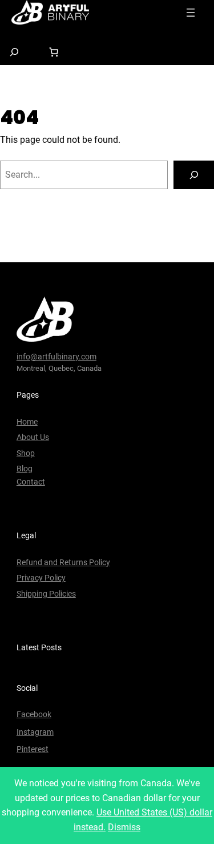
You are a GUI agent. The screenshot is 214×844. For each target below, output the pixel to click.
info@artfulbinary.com (56, 356)
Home (27, 421)
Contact (31, 481)
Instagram (35, 732)
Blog (25, 468)
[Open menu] (190, 12)
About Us (33, 437)
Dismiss (124, 827)
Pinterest (33, 749)
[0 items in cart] (53, 52)
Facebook (34, 714)
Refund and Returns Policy (63, 562)
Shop (26, 453)
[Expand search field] (14, 51)
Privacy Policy (41, 577)
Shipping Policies (46, 593)
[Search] (193, 175)
